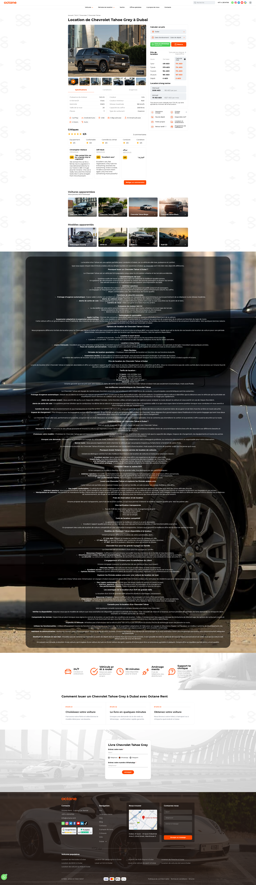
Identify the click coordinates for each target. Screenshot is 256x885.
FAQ (100, 818)
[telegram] (239, 2)
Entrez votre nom (116, 749)
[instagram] (235, 2)
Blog (101, 822)
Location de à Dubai (74, 859)
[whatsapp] (232, 2)
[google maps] (245, 2)
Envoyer (128, 772)
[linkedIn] (82, 823)
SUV (76, 15)
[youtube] (242, 2)
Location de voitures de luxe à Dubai (175, 863)
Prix (100, 810)
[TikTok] (86, 823)
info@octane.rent (69, 818)
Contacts (102, 826)
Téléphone (113, 757)
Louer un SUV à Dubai (103, 863)
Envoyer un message (178, 837)
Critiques (102, 833)
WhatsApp (124, 757)
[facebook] (74, 823)
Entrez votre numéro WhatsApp (122, 762)
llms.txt (191, 879)
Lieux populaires (105, 814)
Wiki (101, 837)
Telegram (135, 757)
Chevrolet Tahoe (94, 15)
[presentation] (71, 50)
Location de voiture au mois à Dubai (76, 867)
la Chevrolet (149, 266)
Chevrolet (83, 15)
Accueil (70, 15)
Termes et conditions (179, 879)
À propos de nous (106, 829)
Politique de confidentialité (158, 879)
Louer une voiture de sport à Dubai (142, 863)
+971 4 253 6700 (223, 2)
